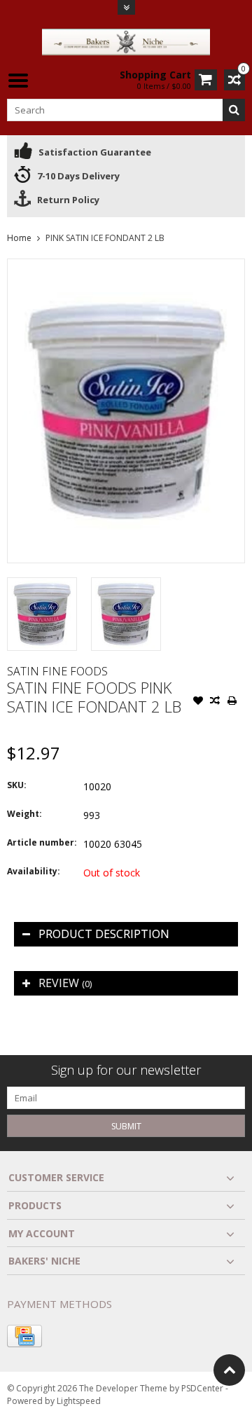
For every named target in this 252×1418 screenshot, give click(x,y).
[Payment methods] (24, 1336)
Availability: (33, 871)
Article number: (42, 842)
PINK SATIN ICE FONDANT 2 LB (105, 238)
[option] (42, 614)
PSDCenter (202, 1388)
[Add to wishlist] (198, 702)
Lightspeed (79, 1401)
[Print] (231, 702)
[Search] (234, 110)
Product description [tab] (103, 934)
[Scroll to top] (229, 1370)
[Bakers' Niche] (126, 41)
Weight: (24, 814)
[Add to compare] (215, 702)
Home (19, 238)
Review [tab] (65, 983)
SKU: (17, 785)
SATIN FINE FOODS (57, 671)
